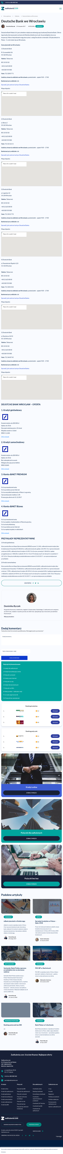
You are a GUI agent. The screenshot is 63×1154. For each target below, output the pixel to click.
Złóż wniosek (5, 437)
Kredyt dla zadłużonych (11, 668)
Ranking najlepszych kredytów (12, 1124)
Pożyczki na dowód (9, 675)
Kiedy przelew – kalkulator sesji (13, 691)
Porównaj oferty (34, 1124)
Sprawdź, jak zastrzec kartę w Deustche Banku (15, 85)
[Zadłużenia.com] (9, 8)
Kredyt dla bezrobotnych (11, 685)
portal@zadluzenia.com (11, 1080)
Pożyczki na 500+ (9, 688)
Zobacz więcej (31, 793)
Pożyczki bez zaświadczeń (12, 698)
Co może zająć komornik (11, 695)
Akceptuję (3, 1152)
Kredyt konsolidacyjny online (12, 671)
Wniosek (55, 711)
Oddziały (39, 26)
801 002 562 (14, 2)
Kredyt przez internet (10, 678)
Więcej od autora (9, 616)
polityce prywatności (53, 1149)
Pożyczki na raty (9, 681)
